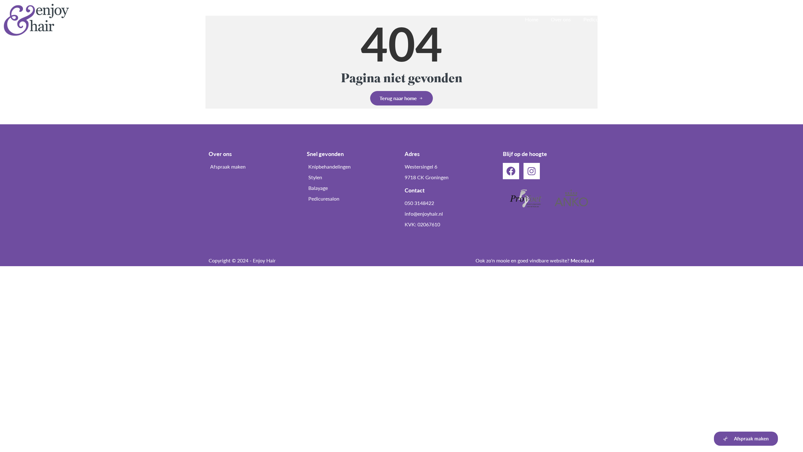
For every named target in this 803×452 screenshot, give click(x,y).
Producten (715, 19)
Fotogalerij (751, 19)
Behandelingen (643, 19)
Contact (785, 19)
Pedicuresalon (598, 19)
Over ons (561, 19)
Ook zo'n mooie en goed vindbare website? (535, 260)
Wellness (682, 19)
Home (531, 19)
